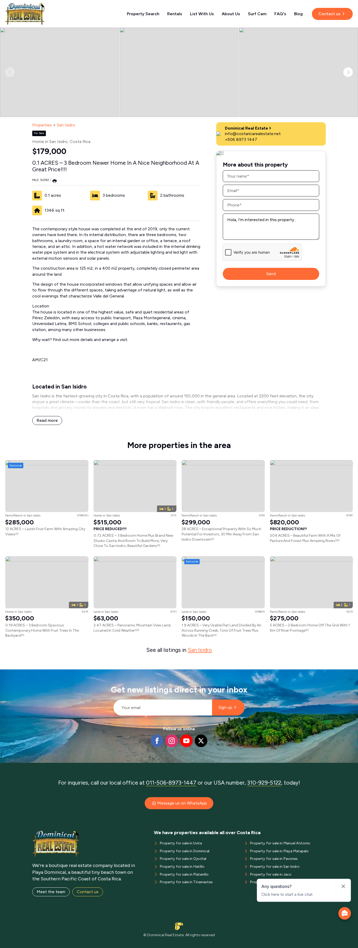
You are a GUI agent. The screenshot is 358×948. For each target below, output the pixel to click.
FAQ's (280, 13)
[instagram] (171, 740)
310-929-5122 (264, 782)
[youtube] (186, 740)
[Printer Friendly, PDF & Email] (54, 180)
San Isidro (66, 125)
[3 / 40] (298, 72)
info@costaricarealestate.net (253, 133)
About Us (231, 13)
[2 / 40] (179, 72)
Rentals (174, 13)
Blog (298, 13)
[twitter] (201, 740)
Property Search (143, 13)
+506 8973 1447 (241, 139)
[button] (348, 72)
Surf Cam (257, 13)
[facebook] (157, 740)
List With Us (202, 13)
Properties (42, 125)
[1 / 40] (59, 72)
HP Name (111, 673)
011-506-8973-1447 (171, 782)
